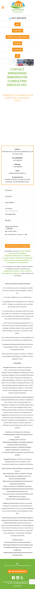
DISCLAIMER (17, 586)
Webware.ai (24, 583)
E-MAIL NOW (17, 30)
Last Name (8, 196)
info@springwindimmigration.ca (17, 173)
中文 (17, 56)
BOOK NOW (17, 49)
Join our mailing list (18, 571)
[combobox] (7, 211)
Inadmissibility (24, 260)
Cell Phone (8, 208)
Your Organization (10, 214)
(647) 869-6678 (18, 17)
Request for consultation (17, 37)
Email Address (9, 202)
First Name (8, 190)
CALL (17, 24)
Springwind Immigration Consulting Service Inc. (20, 582)
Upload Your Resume (11, 226)
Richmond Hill (7, 273)
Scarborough (8, 271)
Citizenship (11, 262)
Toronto (28, 271)
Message (8, 220)
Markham (16, 273)
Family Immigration (17, 258)
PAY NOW (17, 43)
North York (19, 271)
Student (6, 258)
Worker (27, 255)
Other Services (22, 262)
